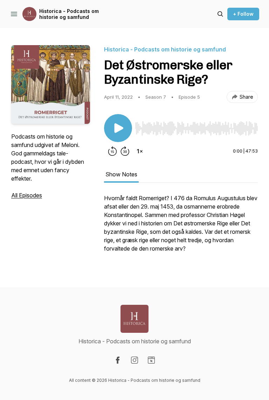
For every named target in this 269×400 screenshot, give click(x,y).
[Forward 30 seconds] (125, 151)
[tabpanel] (181, 227)
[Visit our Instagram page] (134, 360)
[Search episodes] (220, 14)
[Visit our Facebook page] (117, 360)
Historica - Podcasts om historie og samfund (69, 14)
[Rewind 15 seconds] (112, 151)
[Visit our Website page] (151, 360)
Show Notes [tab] (121, 174)
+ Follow (243, 14)
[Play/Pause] (118, 128)
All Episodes (26, 195)
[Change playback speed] (140, 151)
